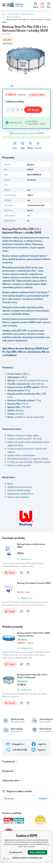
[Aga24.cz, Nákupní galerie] (3, 14)
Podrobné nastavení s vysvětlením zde (26, 857)
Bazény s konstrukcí (13, 17)
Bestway (30, 164)
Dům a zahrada (13, 14)
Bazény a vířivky (28, 14)
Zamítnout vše (15, 852)
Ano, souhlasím (37, 852)
